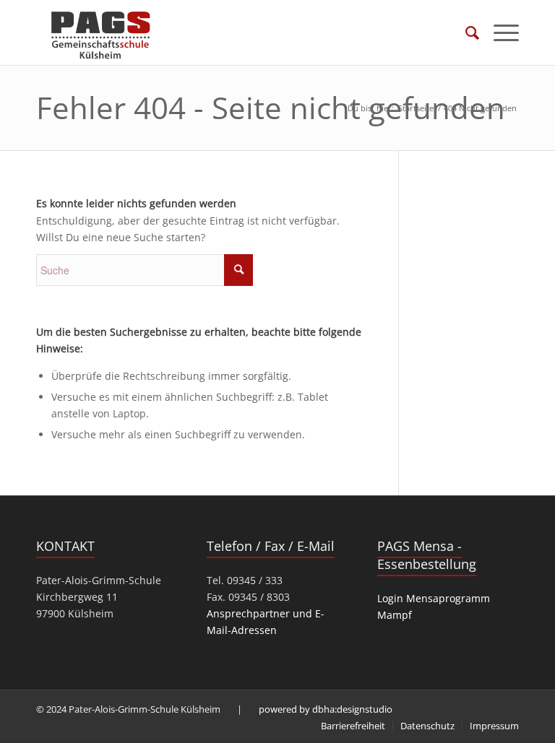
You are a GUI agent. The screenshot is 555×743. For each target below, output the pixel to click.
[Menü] (499, 32)
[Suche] (465, 32)
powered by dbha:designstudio (325, 709)
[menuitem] (465, 32)
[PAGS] (101, 32)
